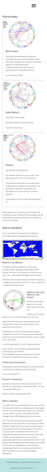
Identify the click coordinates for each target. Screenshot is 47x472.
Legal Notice (26, 462)
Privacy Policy (36, 462)
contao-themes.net (25, 468)
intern (35, 468)
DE (5, 5)
